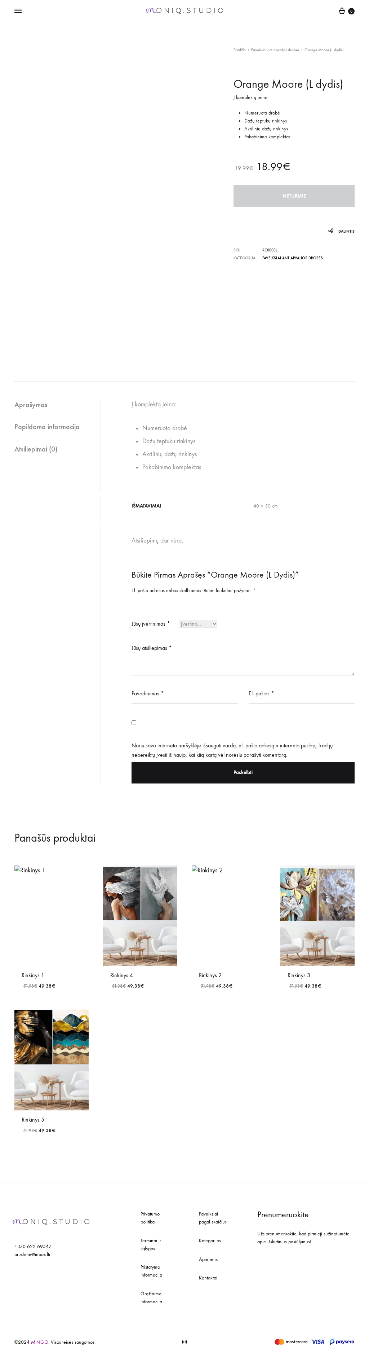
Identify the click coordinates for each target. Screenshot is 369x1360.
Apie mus (208, 1259)
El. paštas (261, 693)
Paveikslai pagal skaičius (213, 1218)
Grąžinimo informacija (151, 1298)
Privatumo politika (150, 1218)
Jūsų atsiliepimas (152, 647)
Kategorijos (210, 1241)
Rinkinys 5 (33, 1119)
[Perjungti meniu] (18, 11)
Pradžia (240, 50)
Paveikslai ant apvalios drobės (275, 50)
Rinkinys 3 (299, 975)
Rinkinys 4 (121, 975)
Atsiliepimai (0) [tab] (35, 449)
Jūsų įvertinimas (151, 623)
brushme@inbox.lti (32, 1254)
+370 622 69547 (33, 1246)
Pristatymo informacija (151, 1271)
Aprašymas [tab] (30, 404)
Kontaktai (208, 1278)
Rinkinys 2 (210, 975)
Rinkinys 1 (33, 975)
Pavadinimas (148, 693)
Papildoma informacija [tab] (47, 426)
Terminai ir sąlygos (151, 1245)
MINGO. (41, 1342)
